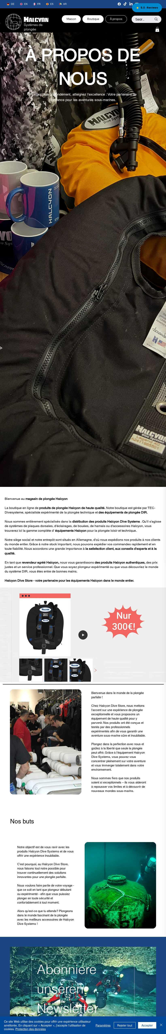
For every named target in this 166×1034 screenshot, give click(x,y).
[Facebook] (119, 4)
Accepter (147, 1025)
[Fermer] (161, 1025)
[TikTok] (125, 4)
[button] (157, 29)
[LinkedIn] (131, 4)
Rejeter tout (124, 1025)
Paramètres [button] (103, 1025)
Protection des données (30, 1029)
